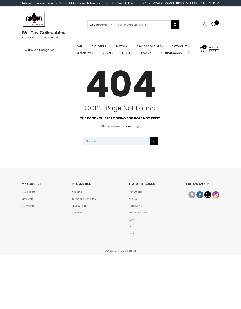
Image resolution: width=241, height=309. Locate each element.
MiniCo (133, 199)
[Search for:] (120, 141)
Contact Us (78, 212)
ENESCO (133, 233)
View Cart (27, 199)
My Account (28, 192)
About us (77, 192)
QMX (131, 219)
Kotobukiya (135, 205)
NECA (132, 226)
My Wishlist (28, 205)
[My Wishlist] (213, 25)
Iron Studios (136, 192)
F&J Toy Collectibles (43, 32)
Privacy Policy (79, 205)
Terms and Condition (84, 199)
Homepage (132, 126)
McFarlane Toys (138, 212)
